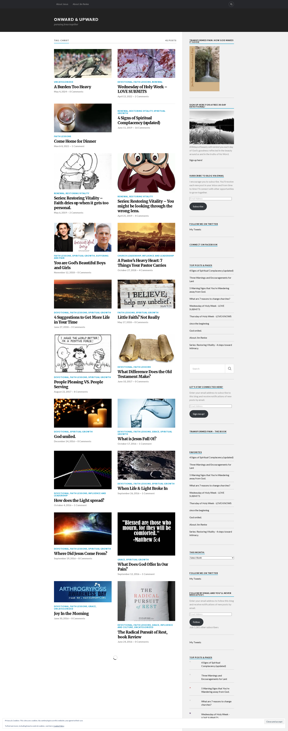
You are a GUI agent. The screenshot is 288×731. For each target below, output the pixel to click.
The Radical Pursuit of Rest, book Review (142, 634)
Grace (155, 431)
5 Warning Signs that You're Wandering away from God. (209, 290)
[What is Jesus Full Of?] (146, 413)
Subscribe (198, 206)
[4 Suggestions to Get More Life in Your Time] (83, 294)
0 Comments (76, 91)
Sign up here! (195, 160)
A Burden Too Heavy (72, 87)
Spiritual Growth (83, 256)
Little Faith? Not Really (139, 317)
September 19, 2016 (65, 558)
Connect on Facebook (203, 244)
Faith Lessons (142, 82)
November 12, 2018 (64, 272)
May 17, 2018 (125, 322)
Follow (196, 621)
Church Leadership (129, 256)
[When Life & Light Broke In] (146, 465)
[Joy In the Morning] (83, 591)
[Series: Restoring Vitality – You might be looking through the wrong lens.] (146, 172)
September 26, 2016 (128, 493)
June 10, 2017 (125, 381)
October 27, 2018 (127, 270)
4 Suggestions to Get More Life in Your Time (82, 320)
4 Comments (142, 215)
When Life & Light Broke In (143, 488)
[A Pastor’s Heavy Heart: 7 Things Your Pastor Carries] (146, 237)
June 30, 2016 (61, 618)
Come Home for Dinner (75, 141)
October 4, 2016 (62, 505)
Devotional (125, 82)
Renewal (157, 82)
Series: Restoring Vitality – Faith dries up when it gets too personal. (81, 203)
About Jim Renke (81, 4)
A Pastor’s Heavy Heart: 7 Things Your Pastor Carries (142, 263)
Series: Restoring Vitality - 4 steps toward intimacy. (210, 346)
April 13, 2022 (125, 96)
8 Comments (81, 391)
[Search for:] (211, 368)
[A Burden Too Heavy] (83, 63)
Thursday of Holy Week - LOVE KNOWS (210, 316)
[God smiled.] (83, 413)
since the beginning (199, 323)
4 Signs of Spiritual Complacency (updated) (139, 120)
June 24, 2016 (125, 641)
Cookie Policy (58, 726)
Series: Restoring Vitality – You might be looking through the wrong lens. (146, 206)
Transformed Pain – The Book (207, 431)
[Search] (231, 4)
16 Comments (142, 127)
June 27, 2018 (61, 327)
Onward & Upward (76, 19)
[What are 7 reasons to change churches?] (192, 700)
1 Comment (78, 146)
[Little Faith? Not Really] (146, 294)
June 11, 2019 (125, 127)
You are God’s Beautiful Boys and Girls (79, 265)
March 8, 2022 (61, 146)
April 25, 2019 (125, 215)
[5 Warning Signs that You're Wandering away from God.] (192, 687)
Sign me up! (199, 413)
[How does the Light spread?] (83, 470)
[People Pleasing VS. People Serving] (83, 353)
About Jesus (62, 4)
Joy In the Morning (71, 613)
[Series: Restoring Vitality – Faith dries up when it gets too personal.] (83, 171)
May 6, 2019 (60, 212)
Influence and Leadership (158, 256)
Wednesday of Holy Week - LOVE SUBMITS (206, 307)
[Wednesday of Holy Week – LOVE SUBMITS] (146, 63)
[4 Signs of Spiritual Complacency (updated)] (192, 661)
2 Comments (142, 96)
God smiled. (65, 436)
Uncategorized (63, 82)
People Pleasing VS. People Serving (78, 384)
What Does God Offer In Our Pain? (143, 567)
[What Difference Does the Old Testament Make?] (146, 348)
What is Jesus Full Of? (137, 439)
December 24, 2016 (64, 441)
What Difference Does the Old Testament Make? (145, 374)
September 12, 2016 (128, 574)
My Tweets (195, 229)
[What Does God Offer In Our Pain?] (146, 534)
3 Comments (78, 327)
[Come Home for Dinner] (83, 118)
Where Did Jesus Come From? (80, 553)
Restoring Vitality (141, 111)
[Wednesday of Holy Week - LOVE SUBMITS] (192, 713)
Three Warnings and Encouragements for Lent (210, 279)
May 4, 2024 (60, 91)
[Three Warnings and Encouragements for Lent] (192, 674)
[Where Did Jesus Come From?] (83, 528)
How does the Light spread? (79, 500)
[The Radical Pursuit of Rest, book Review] (146, 601)
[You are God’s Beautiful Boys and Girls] (83, 237)
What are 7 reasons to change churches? (209, 298)
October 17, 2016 (127, 443)
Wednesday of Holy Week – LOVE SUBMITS (142, 89)
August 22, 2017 (62, 391)
